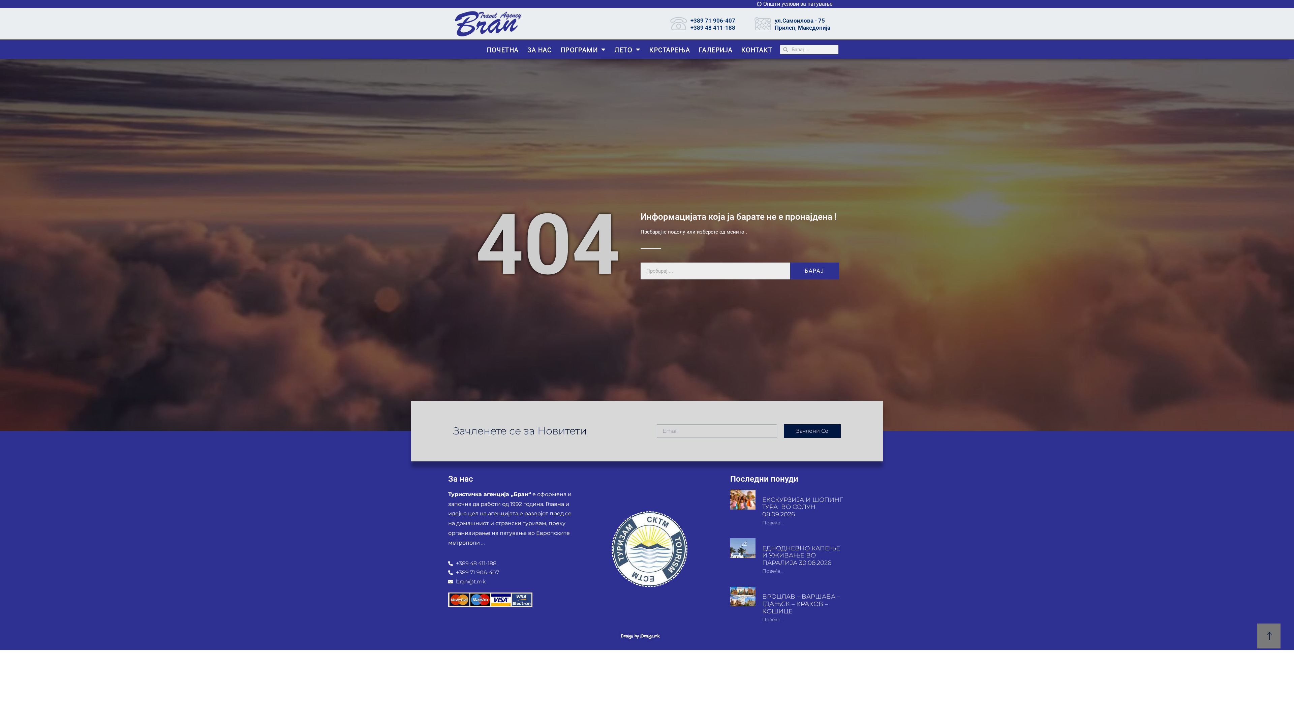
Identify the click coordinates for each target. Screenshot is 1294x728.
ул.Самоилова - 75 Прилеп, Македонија (802, 24)
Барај (814, 271)
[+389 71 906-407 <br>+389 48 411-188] (678, 23)
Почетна (503, 49)
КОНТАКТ (756, 49)
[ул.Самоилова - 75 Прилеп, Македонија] (762, 23)
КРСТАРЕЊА (669, 49)
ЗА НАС (539, 49)
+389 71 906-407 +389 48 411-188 (712, 24)
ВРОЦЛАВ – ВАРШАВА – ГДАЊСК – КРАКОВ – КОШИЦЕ (801, 604)
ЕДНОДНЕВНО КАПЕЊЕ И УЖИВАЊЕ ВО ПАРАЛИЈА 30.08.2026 (801, 556)
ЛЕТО (624, 49)
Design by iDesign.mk (640, 636)
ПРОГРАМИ (579, 49)
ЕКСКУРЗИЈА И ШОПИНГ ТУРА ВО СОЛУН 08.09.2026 (802, 507)
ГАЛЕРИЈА (716, 49)
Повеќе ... (773, 523)
